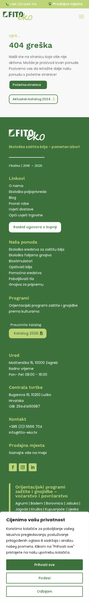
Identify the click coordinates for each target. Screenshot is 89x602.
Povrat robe (19, 203)
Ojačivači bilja (20, 266)
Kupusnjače (55, 509)
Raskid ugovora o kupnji (35, 227)
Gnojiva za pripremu (26, 284)
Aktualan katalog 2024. (32, 99)
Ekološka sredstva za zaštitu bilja (36, 249)
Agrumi (21, 503)
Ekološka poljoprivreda (27, 191)
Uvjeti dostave (21, 209)
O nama (16, 185)
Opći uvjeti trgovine (26, 215)
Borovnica (54, 503)
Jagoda (21, 509)
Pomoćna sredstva (25, 272)
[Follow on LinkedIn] (33, 467)
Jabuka (72, 503)
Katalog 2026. (26, 333)
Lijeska (73, 509)
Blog (12, 197)
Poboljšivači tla (21, 278)
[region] (44, 557)
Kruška (36, 509)
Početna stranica (27, 84)
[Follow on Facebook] (13, 467)
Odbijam (44, 591)
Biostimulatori (20, 261)
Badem (37, 503)
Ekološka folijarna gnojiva (30, 255)
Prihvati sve (44, 564)
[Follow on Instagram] (23, 467)
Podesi (44, 578)
